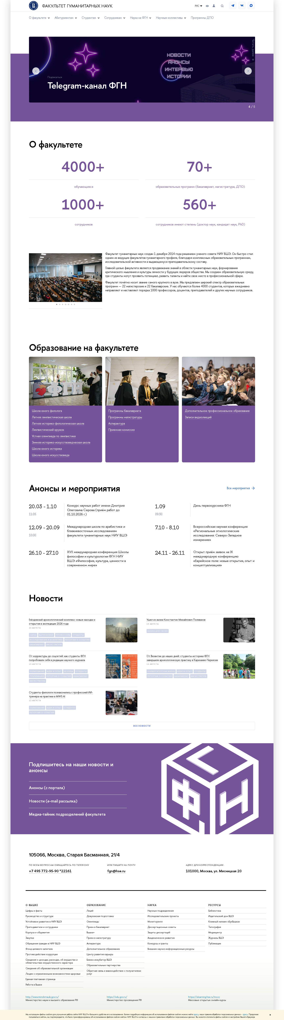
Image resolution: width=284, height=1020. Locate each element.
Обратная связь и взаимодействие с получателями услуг (114, 972)
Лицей (90, 910)
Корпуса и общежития (37, 932)
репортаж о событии (77, 640)
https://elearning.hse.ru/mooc (204, 996)
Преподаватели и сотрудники (42, 927)
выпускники (46, 635)
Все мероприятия (238, 488)
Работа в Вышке (34, 984)
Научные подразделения (161, 910)
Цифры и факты (34, 910)
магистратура (54, 644)
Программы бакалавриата (124, 411)
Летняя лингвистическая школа (52, 417)
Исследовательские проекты (163, 916)
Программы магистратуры (125, 417)
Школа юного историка (47, 449)
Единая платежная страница (40, 979)
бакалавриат (37, 644)
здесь (196, 1014)
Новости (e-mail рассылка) (53, 801)
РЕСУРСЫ (214, 905)
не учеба (68, 671)
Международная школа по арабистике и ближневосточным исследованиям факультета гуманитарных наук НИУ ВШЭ (97, 530)
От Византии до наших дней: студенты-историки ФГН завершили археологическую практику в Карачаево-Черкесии (182, 658)
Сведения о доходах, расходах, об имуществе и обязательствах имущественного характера (52, 961)
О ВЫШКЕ (32, 905)
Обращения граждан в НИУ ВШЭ (43, 943)
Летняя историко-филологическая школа (58, 423)
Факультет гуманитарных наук (77, 6)
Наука (33, 635)
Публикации (214, 943)
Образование (37, 671)
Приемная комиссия (121, 430)
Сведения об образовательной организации (49, 968)
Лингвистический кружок (48, 430)
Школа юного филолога (47, 411)
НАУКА (152, 905)
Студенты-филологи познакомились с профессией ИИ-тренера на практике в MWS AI (61, 694)
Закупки (30, 937)
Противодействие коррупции (42, 954)
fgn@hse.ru (116, 871)
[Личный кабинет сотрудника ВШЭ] (213, 6)
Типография (214, 927)
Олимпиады (93, 921)
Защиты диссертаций (159, 932)
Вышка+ (91, 932)
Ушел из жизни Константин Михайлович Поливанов (176, 619)
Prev (36, 71)
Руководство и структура (39, 916)
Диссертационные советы (162, 927)
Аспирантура (116, 423)
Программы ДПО (202, 18)
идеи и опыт (54, 671)
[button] (32, 277)
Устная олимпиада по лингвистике (54, 436)
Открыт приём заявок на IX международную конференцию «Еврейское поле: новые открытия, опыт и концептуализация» (223, 558)
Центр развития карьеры (100, 954)
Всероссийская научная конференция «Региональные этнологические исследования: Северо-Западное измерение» (220, 533)
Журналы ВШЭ (216, 937)
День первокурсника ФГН (212, 505)
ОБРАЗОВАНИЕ (96, 905)
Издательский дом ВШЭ (221, 916)
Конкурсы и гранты (158, 943)
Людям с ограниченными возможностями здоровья (53, 973)
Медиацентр (215, 932)
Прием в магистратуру (99, 937)
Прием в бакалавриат (98, 927)
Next (248, 71)
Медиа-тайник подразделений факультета (67, 814)
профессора (63, 635)
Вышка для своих (157, 631)
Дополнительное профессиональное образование (217, 411)
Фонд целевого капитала (39, 948)
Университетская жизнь (161, 671)
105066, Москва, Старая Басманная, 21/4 (74, 855)
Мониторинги (155, 921)
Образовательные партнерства (103, 965)
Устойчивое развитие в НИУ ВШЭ (44, 921)
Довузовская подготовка (100, 916)
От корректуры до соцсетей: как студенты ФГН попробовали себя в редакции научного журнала (57, 658)
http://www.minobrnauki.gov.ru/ (42, 996)
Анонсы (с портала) (47, 787)
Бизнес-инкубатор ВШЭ (99, 959)
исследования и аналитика (46, 640)
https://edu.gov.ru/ (117, 996)
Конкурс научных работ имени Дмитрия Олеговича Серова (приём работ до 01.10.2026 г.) (96, 509)
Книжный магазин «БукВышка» (224, 921)
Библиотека (214, 910)
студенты (78, 635)
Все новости (141, 725)
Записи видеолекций (198, 417)
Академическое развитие (161, 937)
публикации (37, 676)
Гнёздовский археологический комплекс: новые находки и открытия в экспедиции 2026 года (62, 621)
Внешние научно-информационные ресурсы (171, 948)
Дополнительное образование (103, 948)
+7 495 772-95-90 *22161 (50, 871)
